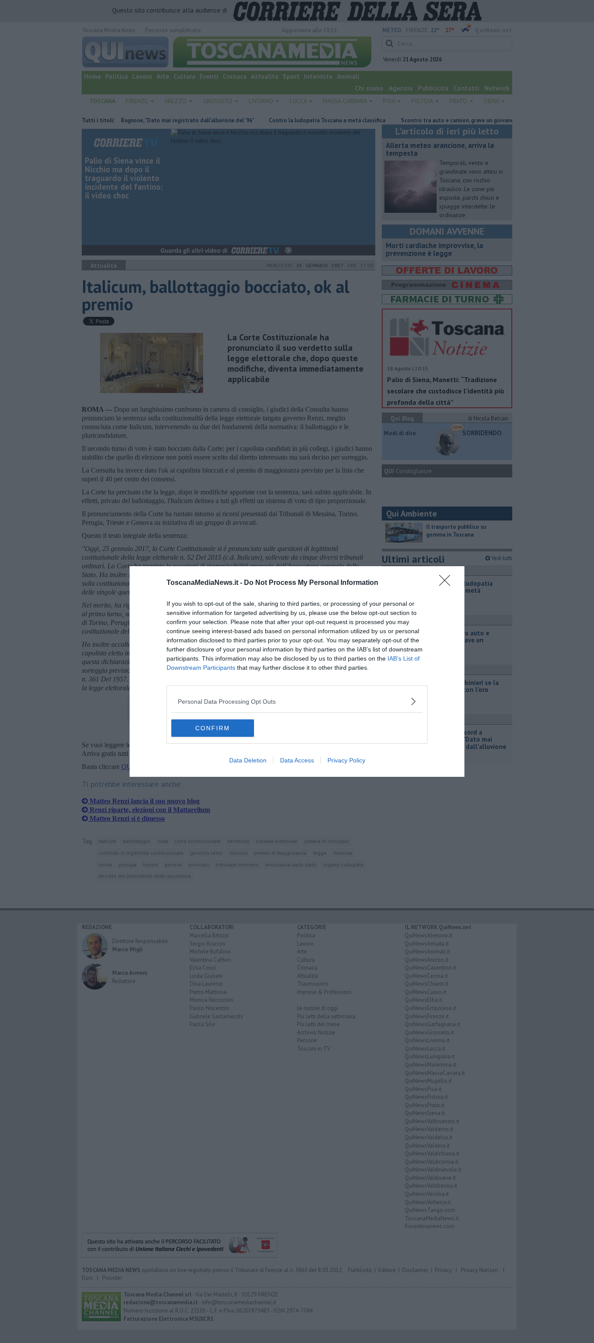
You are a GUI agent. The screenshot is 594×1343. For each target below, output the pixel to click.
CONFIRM (212, 728)
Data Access (297, 760)
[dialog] (297, 671)
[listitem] (297, 701)
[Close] (447, 583)
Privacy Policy (346, 760)
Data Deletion (248, 760)
